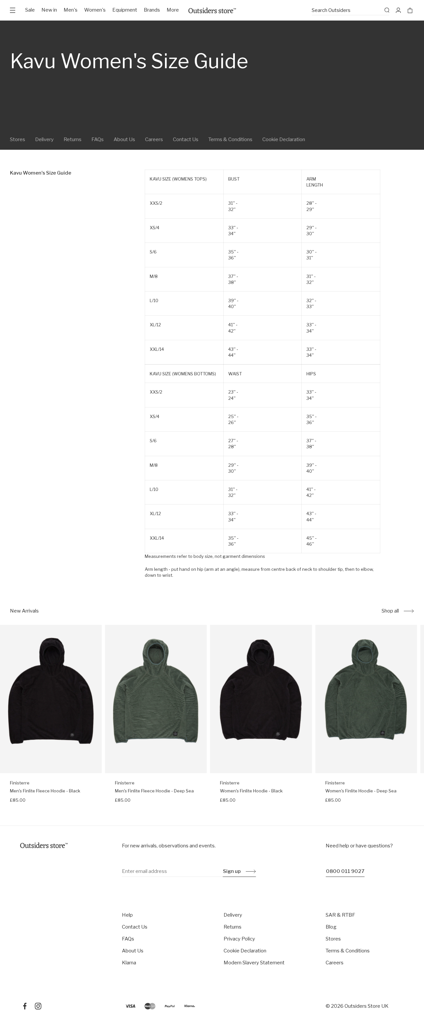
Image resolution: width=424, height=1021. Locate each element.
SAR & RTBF (340, 915)
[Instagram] (38, 1006)
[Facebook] (25, 1006)
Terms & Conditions (230, 139)
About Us (124, 139)
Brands (152, 10)
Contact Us (185, 139)
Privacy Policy (239, 939)
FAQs (97, 139)
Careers (154, 139)
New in (49, 10)
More (173, 10)
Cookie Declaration (283, 139)
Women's (95, 10)
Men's (71, 10)
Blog (331, 927)
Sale (30, 10)
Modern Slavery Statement (254, 963)
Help (127, 915)
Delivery (44, 139)
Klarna (129, 963)
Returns (72, 139)
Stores (17, 139)
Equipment (124, 10)
